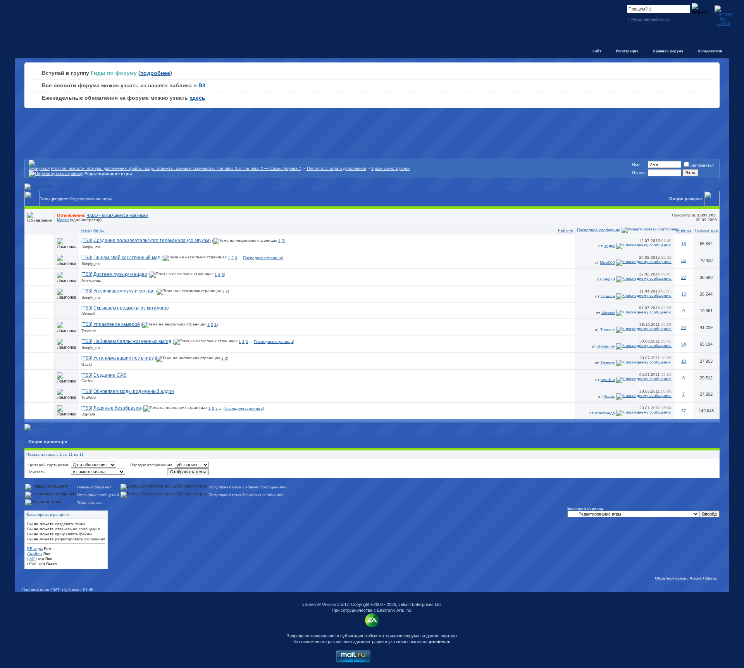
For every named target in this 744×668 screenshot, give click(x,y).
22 (683, 277)
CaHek (87, 381)
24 (683, 327)
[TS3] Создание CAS (103, 375)
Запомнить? (702, 165)
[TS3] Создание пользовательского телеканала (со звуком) (146, 240)
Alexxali (88, 314)
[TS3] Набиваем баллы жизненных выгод (126, 341)
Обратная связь (670, 578)
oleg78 (609, 279)
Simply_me (91, 247)
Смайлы (34, 554)
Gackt (86, 364)
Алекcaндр (91, 280)
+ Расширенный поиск (648, 19)
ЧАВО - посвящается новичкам (117, 215)
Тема (85, 230)
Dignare (88, 414)
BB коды (35, 549)
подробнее (155, 73)
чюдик (609, 245)
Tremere (88, 331)
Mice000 (607, 262)
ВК (202, 85)
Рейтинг (566, 230)
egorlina (608, 379)
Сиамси (608, 296)
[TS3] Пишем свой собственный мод (120, 257)
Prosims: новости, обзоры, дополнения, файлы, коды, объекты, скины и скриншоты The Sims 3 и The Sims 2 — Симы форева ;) (176, 168)
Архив (696, 578)
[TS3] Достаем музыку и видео (114, 274)
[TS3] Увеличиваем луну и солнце (118, 291)
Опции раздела (685, 198)
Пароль (639, 172)
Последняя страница (262, 258)
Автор (99, 230)
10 (683, 361)
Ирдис (609, 396)
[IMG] (32, 559)
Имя (636, 164)
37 (683, 410)
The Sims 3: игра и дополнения (336, 168)
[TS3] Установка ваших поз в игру (117, 358)
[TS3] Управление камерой (110, 324)
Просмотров (706, 230)
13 (683, 294)
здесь (197, 98)
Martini (63, 220)
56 (683, 260)
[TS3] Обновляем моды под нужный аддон (127, 391)
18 (683, 243)
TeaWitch (89, 397)
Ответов (683, 230)
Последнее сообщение (598, 230)
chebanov (606, 346)
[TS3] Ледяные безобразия (111, 408)
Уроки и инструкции (390, 168)
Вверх (711, 578)
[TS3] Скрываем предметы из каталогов (125, 308)
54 (683, 344)
